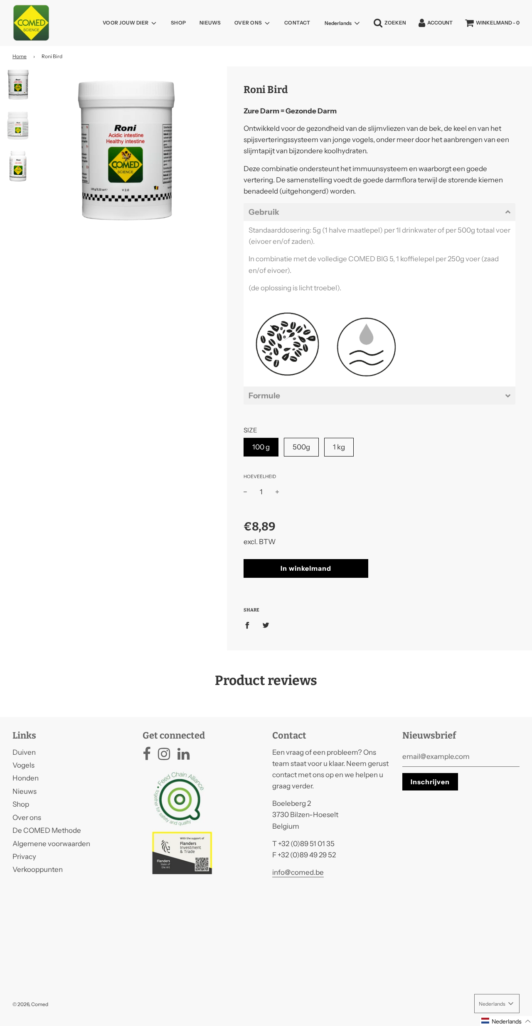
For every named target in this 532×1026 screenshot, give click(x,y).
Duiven (24, 752)
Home (19, 56)
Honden (25, 778)
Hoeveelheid (260, 476)
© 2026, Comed (30, 1004)
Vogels (23, 765)
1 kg (339, 447)
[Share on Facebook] (250, 625)
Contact (297, 23)
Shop (178, 23)
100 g (261, 447)
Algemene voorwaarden (51, 843)
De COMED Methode (46, 830)
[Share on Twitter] (266, 625)
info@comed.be (298, 872)
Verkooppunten (37, 869)
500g (301, 447)
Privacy (24, 856)
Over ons (26, 817)
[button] (506, 1021)
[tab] (379, 212)
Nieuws (210, 23)
